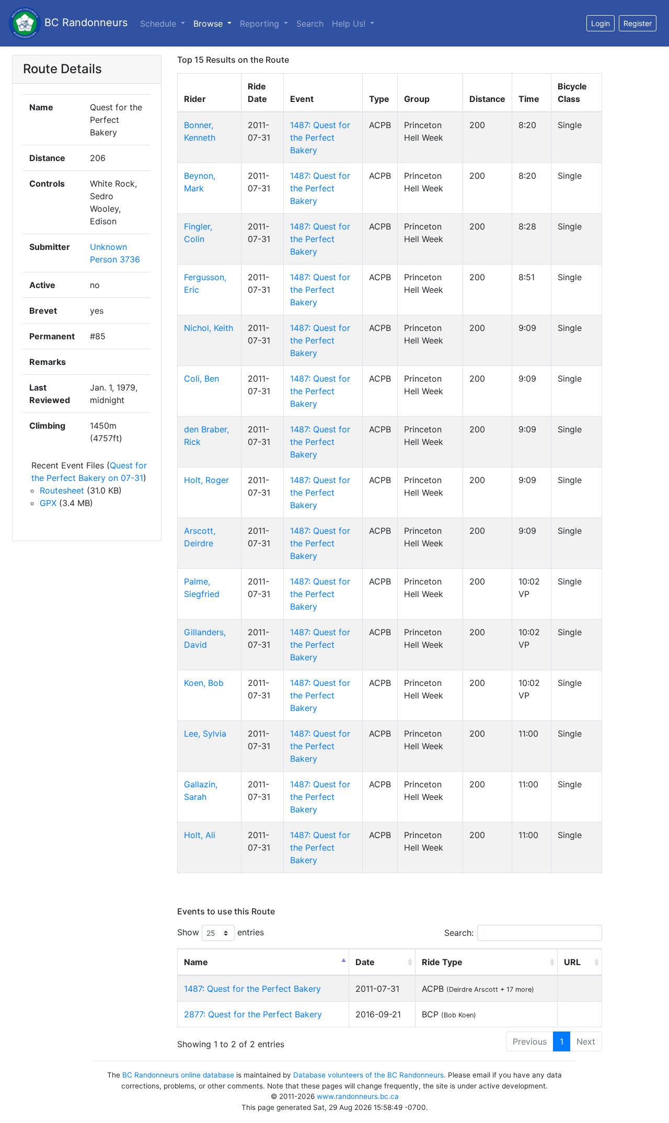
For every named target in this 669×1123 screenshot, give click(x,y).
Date (365, 962)
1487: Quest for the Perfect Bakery (320, 137)
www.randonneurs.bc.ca (358, 1096)
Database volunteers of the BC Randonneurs (368, 1075)
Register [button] (638, 23)
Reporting (261, 23)
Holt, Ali (199, 835)
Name (196, 962)
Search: (459, 932)
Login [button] (600, 23)
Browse (209, 23)
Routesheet (62, 490)
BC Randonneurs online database (178, 1075)
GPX (48, 503)
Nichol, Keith (208, 328)
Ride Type (442, 962)
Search (310, 23)
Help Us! (350, 23)
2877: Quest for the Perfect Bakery (253, 1014)
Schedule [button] (159, 23)
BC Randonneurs (84, 22)
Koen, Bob (204, 683)
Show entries (220, 932)
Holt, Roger (206, 480)
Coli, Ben (201, 378)
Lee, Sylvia (205, 733)
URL (572, 962)
